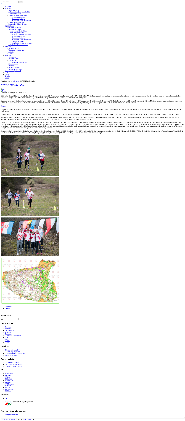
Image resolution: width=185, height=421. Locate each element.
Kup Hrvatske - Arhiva (12, 362)
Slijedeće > (8, 308)
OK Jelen (7, 377)
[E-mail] (3, 91)
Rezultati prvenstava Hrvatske (17, 15)
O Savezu (8, 46)
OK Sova (7, 387)
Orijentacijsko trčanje (18, 17)
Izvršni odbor (12, 60)
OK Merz (8, 382)
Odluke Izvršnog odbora (19, 62)
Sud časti (11, 65)
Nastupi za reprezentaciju (16, 33)
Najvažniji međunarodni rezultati (18, 45)
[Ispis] (3, 89)
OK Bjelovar (9, 373)
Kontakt (7, 76)
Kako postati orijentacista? (13, 71)
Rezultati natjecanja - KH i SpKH (15, 353)
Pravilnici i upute (13, 67)
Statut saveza (12, 57)
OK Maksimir (9, 380)
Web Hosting (27, 419)
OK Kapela (8, 379)
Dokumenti (8, 55)
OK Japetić (8, 375)
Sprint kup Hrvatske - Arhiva (13, 364)
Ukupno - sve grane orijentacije (21, 34)
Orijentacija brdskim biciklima (21, 20)
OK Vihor (8, 391)
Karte (6, 72)
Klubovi (10, 52)
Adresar (10, 53)
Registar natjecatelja (14, 13)
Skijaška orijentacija (18, 41)
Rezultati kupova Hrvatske (16, 22)
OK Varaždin (9, 389)
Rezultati (3, 106)
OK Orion (8, 386)
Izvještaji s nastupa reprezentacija (22, 43)
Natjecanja (8, 8)
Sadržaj (7, 78)
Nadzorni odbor (13, 64)
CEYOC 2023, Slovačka (12, 85)
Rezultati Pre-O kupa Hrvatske (17, 24)
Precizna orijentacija (18, 19)
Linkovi (7, 74)
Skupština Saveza (13, 48)
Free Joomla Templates (8, 419)
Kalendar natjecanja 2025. (13, 352)
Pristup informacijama (15, 69)
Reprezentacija (9, 26)
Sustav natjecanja (13, 10)
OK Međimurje (9, 384)
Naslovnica (8, 7)
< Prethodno (8, 307)
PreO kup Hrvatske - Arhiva (13, 366)
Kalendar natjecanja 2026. (13, 350)
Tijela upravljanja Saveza (16, 50)
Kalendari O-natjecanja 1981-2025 (19, 12)
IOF (6, 398)
